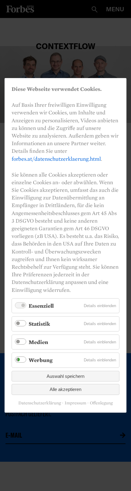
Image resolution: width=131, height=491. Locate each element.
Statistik (39, 324)
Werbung (41, 360)
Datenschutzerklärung (39, 403)
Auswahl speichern (65, 376)
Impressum (75, 403)
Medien (38, 342)
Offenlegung (101, 403)
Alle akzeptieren (65, 389)
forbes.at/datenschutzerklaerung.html (56, 158)
